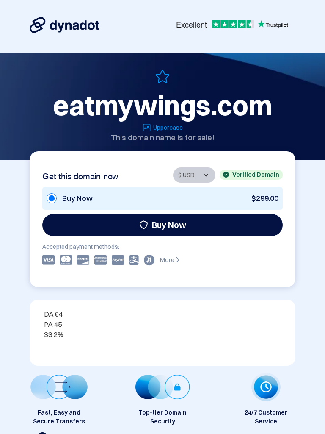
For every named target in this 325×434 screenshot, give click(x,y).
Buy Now (169, 225)
